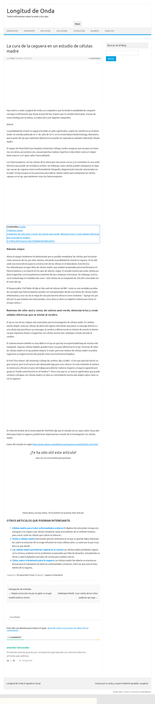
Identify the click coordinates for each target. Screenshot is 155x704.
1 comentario (94, 58)
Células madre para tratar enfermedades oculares (37, 528)
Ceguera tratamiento (54, 575)
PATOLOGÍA (45, 31)
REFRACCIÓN (12, 31)
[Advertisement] (53, 84)
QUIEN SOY (109, 31)
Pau (12, 58)
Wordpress (146, 692)
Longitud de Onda (30, 11)
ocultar (22, 227)
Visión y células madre (23, 539)
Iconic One (117, 692)
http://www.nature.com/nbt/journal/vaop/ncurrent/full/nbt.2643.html (65, 444)
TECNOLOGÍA (79, 31)
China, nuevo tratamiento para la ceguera (33, 560)
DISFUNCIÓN (29, 31)
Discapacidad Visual (25, 575)
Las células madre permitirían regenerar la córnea (37, 550)
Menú (77, 24)
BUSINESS (95, 31)
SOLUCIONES (61, 31)
